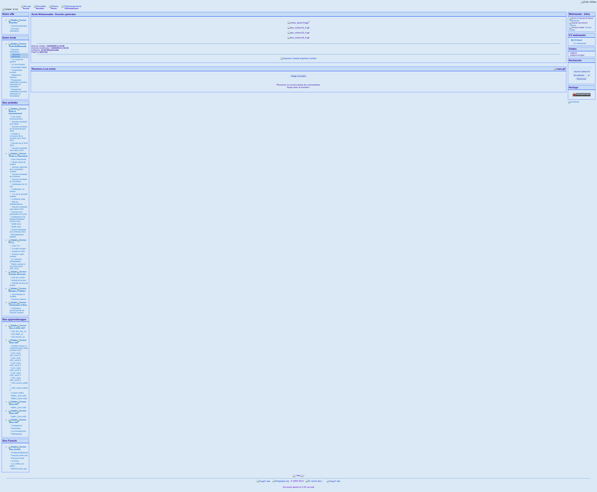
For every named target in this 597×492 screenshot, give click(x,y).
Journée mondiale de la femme (18, 175)
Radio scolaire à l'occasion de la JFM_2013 (17, 266)
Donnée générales (19, 26)
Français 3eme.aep (19, 455)
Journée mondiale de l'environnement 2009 (18, 129)
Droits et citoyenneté (18, 156)
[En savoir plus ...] (315, 481)
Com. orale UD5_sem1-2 (15, 364)
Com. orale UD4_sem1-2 (15, 354)
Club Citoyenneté (18, 159)
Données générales (16, 55)
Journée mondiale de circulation (18, 180)
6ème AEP (13, 422)
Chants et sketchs (18, 299)
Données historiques (14, 30)
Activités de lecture (17, 274)
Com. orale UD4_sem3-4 (15, 359)
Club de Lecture (18, 277)
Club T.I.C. (16, 246)
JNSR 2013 (16, 227)
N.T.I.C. (12, 242)
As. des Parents (18, 64)
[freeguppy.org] (281, 481)
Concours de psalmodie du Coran (18, 213)
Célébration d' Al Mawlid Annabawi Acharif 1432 (17, 219)
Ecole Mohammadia (17, 46)
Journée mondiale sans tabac (18, 123)
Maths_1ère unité (18, 396)
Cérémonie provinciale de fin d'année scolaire (17, 310)
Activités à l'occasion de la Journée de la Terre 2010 (18, 137)
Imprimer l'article (307, 58)
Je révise (15, 461)
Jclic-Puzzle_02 (18, 337)
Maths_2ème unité (19, 398)
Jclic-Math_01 (17, 334)
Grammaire (16, 428)
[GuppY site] (263, 481)
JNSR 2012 (16, 224)
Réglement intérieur (15, 76)
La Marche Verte (18, 199)
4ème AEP (13, 404)
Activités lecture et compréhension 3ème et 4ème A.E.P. (19, 348)
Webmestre (574, 21)
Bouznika (13, 23)
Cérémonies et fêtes (18, 305)
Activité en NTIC (18, 251)
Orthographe (16, 434)
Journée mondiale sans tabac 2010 (18, 149)
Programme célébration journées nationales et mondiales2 (18, 92)
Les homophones (18, 431)
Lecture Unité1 (17, 393)
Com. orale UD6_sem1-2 (15, 374)
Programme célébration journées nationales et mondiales (18, 83)
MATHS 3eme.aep (19, 469)
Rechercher (581, 79)
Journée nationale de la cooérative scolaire (18, 169)
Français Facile (17, 458)
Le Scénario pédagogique (16, 260)
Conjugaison (16, 426)
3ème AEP (13, 343)
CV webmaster (580, 43)
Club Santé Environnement (16, 118)
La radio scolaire (18, 249)
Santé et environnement (15, 112)
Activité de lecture (18, 280)
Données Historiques (14, 51)
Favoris (572, 25)
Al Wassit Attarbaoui (19, 453)
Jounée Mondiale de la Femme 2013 (18, 231)
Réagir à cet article (299, 76)
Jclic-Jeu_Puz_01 (18, 331)
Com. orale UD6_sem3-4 (15, 379)
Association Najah (19, 67)
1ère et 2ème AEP (17, 328)
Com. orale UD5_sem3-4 (15, 369)
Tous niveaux (15, 449)
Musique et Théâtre (17, 291)
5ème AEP (13, 413)
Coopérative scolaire (16, 71)
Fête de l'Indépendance (16, 203)
